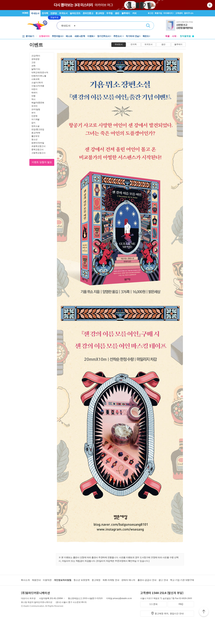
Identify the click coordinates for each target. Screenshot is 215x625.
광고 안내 (163, 580)
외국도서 (63, 13)
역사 (33, 99)
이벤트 (90, 36)
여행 (33, 95)
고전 (33, 62)
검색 (148, 26)
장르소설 (35, 126)
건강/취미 (35, 55)
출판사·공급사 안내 (147, 580)
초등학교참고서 (38, 146)
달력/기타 (35, 69)
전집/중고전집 (37, 129)
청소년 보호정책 (82, 580)
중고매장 (100, 13)
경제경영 (35, 59)
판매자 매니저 (128, 580)
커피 (134, 13)
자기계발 (35, 119)
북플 (167, 36)
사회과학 (35, 79)
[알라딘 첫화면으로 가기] (39, 25)
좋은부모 (35, 136)
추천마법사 (57, 36)
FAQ (181, 604)
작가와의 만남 (132, 36)
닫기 (210, 5)
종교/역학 (35, 132)
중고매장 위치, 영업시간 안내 (169, 613)
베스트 (69, 36)
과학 (33, 65)
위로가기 (204, 612)
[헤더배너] (180, 26)
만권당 (54, 13)
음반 (117, 13)
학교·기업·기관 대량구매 (182, 580)
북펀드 (146, 36)
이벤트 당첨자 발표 (42, 162)
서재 (174, 36)
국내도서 (35, 13)
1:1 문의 (153, 604)
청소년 (34, 139)
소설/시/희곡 (37, 82)
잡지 (33, 122)
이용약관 (47, 580)
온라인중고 (88, 13)
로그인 (150, 13)
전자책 (45, 13)
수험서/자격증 (37, 85)
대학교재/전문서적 (39, 72)
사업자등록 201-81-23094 (51, 598)
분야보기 (30, 36)
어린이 (34, 89)
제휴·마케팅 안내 (111, 580)
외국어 (34, 106)
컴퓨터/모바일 (37, 142)
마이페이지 (168, 13)
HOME (25, 13)
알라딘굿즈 (75, 13)
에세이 (34, 92)
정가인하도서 (103, 36)
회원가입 (158, 13)
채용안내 (36, 580)
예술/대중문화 (37, 102)
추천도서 (117, 36)
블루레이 (126, 13)
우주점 (109, 13)
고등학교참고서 (38, 152)
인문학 (34, 116)
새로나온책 (80, 36)
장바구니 (188, 13)
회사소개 (25, 580)
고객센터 (179, 13)
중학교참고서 (37, 149)
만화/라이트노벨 (38, 75)
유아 (33, 112)
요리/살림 (35, 109)
